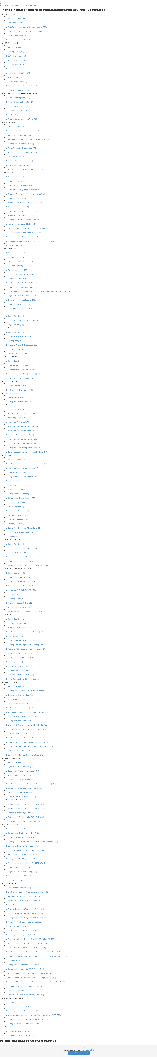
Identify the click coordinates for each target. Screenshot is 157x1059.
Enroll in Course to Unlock (78, 1053)
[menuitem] (0, 3)
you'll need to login (88, 1050)
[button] (0, 1)
